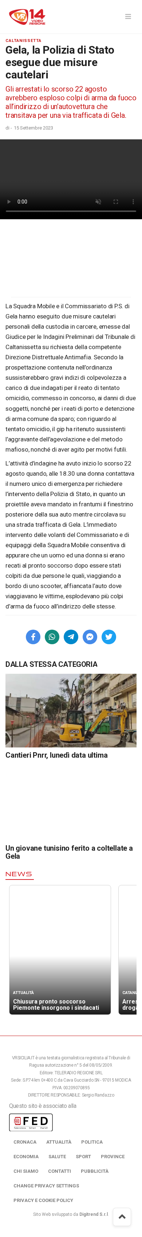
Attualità (58, 1142)
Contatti (59, 1171)
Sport (83, 1156)
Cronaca (24, 1142)
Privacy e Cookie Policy (43, 1200)
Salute (57, 1156)
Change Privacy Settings (46, 1185)
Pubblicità (95, 1171)
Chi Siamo (25, 1171)
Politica (92, 1142)
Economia (26, 1156)
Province (113, 1156)
